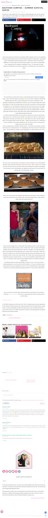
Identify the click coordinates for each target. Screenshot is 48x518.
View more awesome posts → (38, 498)
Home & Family (9, 5)
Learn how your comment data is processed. (33, 400)
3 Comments (22, 11)
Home (3, 5)
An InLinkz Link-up (6, 300)
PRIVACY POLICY (38, 515)
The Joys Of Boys (13, 294)
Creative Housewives (15, 318)
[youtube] (3, 472)
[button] (44, 2)
